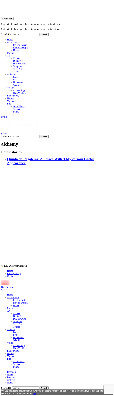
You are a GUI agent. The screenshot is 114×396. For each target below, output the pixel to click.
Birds (15, 77)
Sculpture (17, 66)
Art (8, 55)
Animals (11, 74)
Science (16, 109)
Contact (10, 276)
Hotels (16, 50)
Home (10, 39)
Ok (34, 393)
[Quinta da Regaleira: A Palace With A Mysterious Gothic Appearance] (60, 215)
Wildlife (16, 85)
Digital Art (18, 61)
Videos (10, 101)
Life (9, 103)
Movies (10, 53)
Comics (16, 58)
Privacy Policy (14, 273)
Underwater (18, 82)
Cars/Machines (20, 93)
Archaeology (19, 90)
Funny (16, 111)
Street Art (17, 69)
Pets (15, 79)
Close (4, 289)
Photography (13, 95)
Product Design (20, 47)
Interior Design (20, 45)
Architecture (13, 42)
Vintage (10, 87)
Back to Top (7, 287)
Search (44, 34)
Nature (10, 98)
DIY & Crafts (19, 63)
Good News (18, 106)
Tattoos (16, 71)
